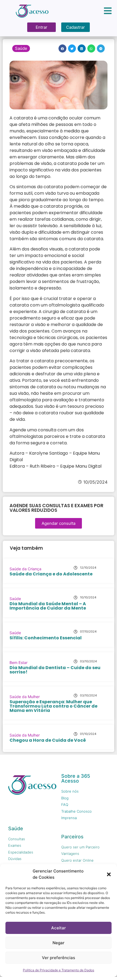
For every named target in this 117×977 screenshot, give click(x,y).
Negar (58, 942)
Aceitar (58, 927)
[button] (109, 874)
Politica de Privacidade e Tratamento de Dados (58, 970)
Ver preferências (58, 957)
